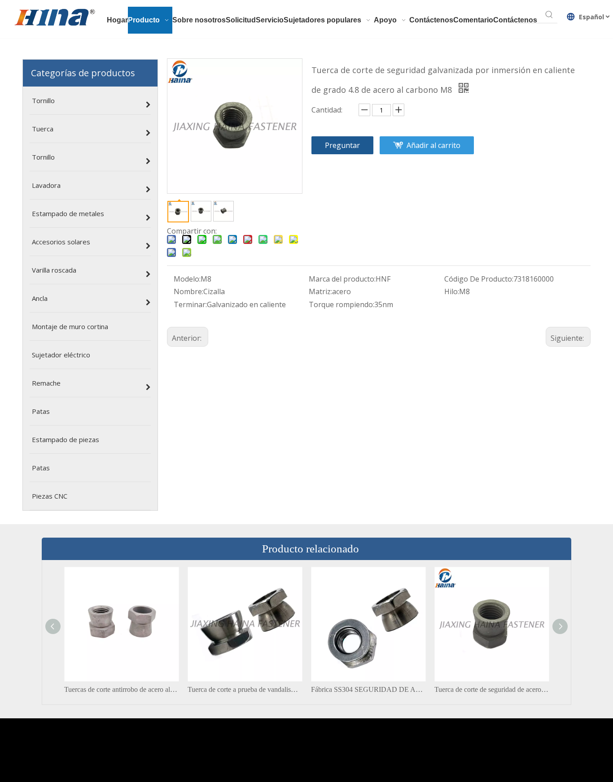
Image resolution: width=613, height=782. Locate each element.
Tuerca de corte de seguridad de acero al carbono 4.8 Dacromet (491, 689)
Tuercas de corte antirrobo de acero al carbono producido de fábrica (121, 689)
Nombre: (188, 291)
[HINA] (54, 18)
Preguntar (342, 145)
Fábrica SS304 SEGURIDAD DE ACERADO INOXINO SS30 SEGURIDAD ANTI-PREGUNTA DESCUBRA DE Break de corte (368, 689)
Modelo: (187, 279)
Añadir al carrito (433, 145)
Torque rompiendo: (341, 304)
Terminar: (190, 304)
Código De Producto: (478, 279)
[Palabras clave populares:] (549, 15)
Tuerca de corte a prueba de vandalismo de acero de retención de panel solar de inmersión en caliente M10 (245, 689)
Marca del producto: (342, 279)
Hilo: (451, 291)
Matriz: (320, 291)
